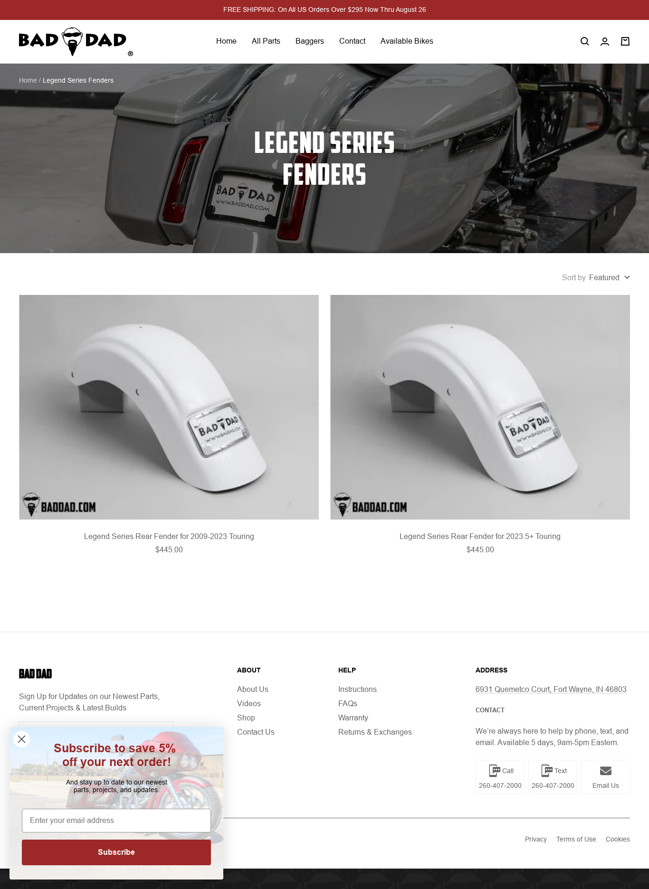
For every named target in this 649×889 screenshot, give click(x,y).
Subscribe (116, 852)
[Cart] (625, 41)
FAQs (347, 704)
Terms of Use (576, 839)
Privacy (536, 839)
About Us (252, 689)
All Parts (266, 41)
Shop (246, 718)
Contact (352, 41)
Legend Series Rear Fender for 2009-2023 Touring (169, 536)
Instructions (357, 689)
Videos (249, 704)
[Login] (605, 42)
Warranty (353, 718)
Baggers (310, 41)
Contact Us (256, 732)
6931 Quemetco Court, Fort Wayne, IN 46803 (551, 689)
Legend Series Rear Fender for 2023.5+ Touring (480, 536)
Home (226, 41)
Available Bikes (407, 41)
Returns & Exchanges (375, 732)
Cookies (618, 839)
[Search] (585, 41)
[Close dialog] (21, 739)
